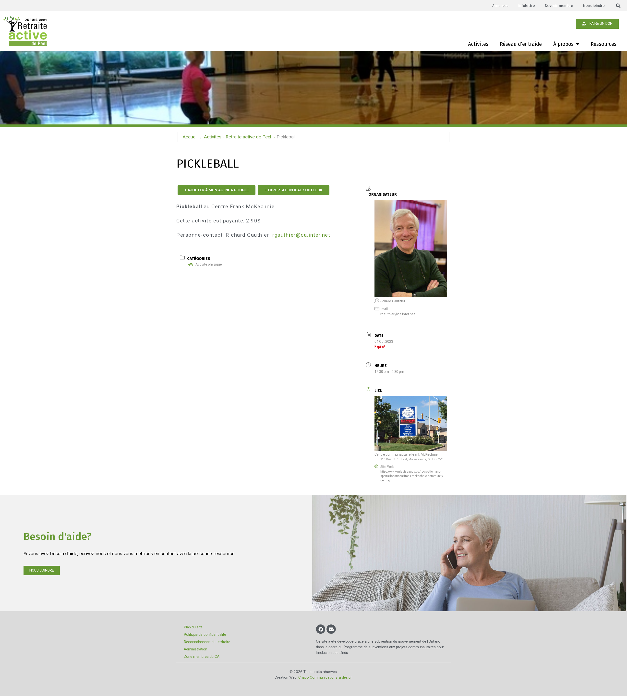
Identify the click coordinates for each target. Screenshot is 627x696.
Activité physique (208, 264)
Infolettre (526, 5)
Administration (195, 649)
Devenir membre (559, 5)
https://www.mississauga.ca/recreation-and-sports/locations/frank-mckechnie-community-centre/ (412, 476)
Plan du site (193, 627)
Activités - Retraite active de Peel (237, 137)
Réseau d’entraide (521, 44)
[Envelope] (331, 629)
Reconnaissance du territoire (207, 642)
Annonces (500, 5)
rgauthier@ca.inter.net (301, 235)
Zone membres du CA (201, 656)
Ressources (603, 44)
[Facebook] (320, 629)
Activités (478, 44)
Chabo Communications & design (325, 677)
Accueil (189, 137)
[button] (618, 6)
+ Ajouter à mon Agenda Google (216, 190)
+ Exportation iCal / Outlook (294, 190)
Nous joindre (594, 5)
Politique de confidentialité (205, 634)
